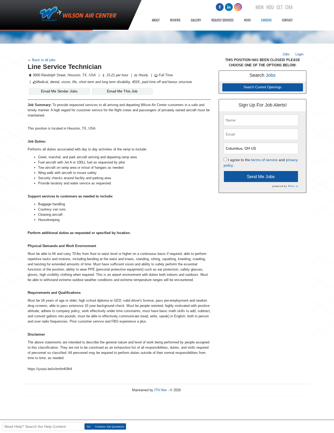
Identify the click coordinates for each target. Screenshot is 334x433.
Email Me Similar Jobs (59, 91)
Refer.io (293, 186)
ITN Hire (160, 390)
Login (299, 54)
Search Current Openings (262, 87)
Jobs (286, 54)
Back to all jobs (43, 60)
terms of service (264, 160)
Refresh (196, 390)
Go (89, 426)
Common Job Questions (109, 426)
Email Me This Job (122, 91)
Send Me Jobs (261, 176)
